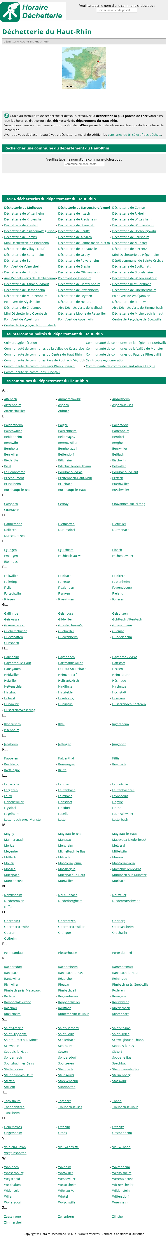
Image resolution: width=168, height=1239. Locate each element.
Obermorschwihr (16, 927)
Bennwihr (11, 443)
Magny (9, 834)
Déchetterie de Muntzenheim (25, 296)
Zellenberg (66, 1216)
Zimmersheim (14, 1222)
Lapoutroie (120, 784)
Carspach (11, 504)
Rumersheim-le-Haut (73, 1014)
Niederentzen (14, 901)
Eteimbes (11, 561)
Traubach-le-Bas (70, 1107)
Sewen (63, 1051)
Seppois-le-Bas (123, 1046)
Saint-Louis (66, 1034)
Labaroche (11, 784)
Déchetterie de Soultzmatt (131, 266)
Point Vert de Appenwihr (76, 319)
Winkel (63, 1196)
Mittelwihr (119, 851)
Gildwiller (65, 619)
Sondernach (13, 1057)
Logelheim (11, 814)
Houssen (118, 698)
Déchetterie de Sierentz (129, 249)
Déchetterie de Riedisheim (77, 219)
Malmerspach (14, 839)
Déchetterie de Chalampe (23, 307)
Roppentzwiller (69, 1002)
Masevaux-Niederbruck (129, 839)
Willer (8, 1196)
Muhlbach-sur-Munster (129, 875)
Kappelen (11, 758)
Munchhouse (13, 881)
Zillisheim (119, 1216)
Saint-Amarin (13, 1028)
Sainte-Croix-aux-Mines (21, 1040)
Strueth (9, 1087)
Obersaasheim (123, 927)
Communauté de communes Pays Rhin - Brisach (39, 366)
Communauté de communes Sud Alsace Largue (120, 366)
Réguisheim (66, 978)
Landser (64, 784)
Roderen (118, 990)
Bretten (117, 478)
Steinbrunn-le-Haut (18, 1075)
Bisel (7, 466)
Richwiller (11, 984)
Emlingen (11, 556)
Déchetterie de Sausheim (130, 237)
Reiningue (119, 978)
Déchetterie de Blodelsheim (132, 272)
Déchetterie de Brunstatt (76, 225)
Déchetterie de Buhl (18, 260)
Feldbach (65, 576)
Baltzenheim (67, 431)
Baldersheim (13, 425)
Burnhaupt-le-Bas (17, 490)
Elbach (117, 550)
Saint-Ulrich (121, 1034)
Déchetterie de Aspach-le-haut (26, 284)
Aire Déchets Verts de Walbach (80, 307)
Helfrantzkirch (68, 680)
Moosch (10, 869)
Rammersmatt (122, 967)
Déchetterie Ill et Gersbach (131, 284)
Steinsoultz (66, 1075)
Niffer (8, 907)
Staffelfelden (13, 1069)
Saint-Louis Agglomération (105, 360)
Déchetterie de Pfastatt (21, 225)
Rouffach (64, 1008)
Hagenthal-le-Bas (124, 657)
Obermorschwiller (71, 927)
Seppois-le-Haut (16, 1051)
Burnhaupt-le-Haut (72, 490)
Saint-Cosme (121, 1028)
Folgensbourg (122, 587)
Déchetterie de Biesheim (76, 266)
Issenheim (11, 730)
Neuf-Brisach (67, 895)
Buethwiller (120, 484)
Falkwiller (11, 576)
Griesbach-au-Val (70, 625)
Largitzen (11, 790)
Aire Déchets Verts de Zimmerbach (137, 307)
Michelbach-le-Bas (71, 851)
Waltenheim (121, 1167)
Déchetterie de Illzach (74, 213)
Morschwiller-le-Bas (126, 869)
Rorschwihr (120, 1002)
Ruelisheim (12, 1014)
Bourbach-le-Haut (125, 472)
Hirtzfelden (66, 692)
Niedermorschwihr (126, 901)
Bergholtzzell (67, 448)
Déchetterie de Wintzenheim (133, 225)
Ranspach (11, 973)
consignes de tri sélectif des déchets (134, 134)
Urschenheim (122, 1133)
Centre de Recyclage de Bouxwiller (137, 319)
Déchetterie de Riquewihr (131, 302)
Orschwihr (120, 933)
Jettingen (64, 744)
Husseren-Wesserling (19, 710)
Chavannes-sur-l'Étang (128, 504)
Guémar (118, 631)
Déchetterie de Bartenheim (24, 255)
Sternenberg (121, 1075)
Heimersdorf (67, 675)
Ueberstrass (13, 1127)
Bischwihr (119, 460)
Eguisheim (66, 550)
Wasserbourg (14, 1173)
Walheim (64, 1167)
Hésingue (119, 680)
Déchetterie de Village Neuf (24, 249)
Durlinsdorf (66, 530)
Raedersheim (68, 967)
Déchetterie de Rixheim (129, 213)
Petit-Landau (13, 953)
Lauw (8, 796)
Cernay (63, 504)
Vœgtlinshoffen (15, 1153)
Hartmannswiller (70, 663)
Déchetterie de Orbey (74, 255)
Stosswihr (119, 1081)
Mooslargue (66, 869)
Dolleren (10, 530)
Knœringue (66, 764)
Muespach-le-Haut (71, 875)
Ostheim (10, 938)
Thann (117, 1101)
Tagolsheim (12, 1101)
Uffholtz (118, 1127)
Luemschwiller (122, 814)
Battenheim (120, 431)
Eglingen (10, 550)
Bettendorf (66, 454)
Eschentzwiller (122, 556)
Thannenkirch (14, 1107)
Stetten (9, 1081)
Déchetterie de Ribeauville (77, 249)
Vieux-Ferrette (68, 1147)
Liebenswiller (14, 802)
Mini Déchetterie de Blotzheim (26, 243)
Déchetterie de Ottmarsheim (79, 272)
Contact (107, 1234)
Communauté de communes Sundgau (32, 372)
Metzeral (118, 845)
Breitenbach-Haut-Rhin (75, 478)
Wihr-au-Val (66, 1190)
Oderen (9, 933)
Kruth (62, 770)
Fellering (10, 582)
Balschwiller (13, 431)
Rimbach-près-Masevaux (22, 990)
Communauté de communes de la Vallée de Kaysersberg (45, 348)
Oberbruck (12, 921)
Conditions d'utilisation (129, 1234)
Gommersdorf (14, 625)
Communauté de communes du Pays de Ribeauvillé (123, 354)
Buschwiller (120, 490)
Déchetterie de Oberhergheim (134, 290)
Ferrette (64, 582)
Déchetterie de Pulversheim (78, 260)
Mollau (9, 863)
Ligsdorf (10, 808)
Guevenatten (13, 637)
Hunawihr (11, 704)
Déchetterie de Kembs (20, 237)
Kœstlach (119, 764)
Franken (64, 593)
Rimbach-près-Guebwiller (131, 984)
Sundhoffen (66, 1087)
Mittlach (10, 857)
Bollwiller (119, 466)
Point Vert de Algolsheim (22, 302)
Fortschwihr (12, 593)
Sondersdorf (67, 1057)
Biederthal (11, 460)
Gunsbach (11, 643)
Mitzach (64, 857)
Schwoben (11, 1046)
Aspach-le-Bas (122, 405)
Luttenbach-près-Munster (23, 819)
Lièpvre (117, 802)
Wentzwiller (66, 1179)
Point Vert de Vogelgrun (21, 319)
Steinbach (65, 1069)
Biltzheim (65, 460)
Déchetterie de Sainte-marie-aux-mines (87, 243)
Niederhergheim (70, 901)
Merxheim (65, 845)
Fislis (7, 587)
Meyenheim (12, 851)
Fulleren (118, 599)
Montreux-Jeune (70, 863)
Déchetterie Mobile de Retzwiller (82, 313)
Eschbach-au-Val (70, 556)
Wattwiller (65, 1173)
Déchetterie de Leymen (75, 296)
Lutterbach (120, 819)
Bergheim (119, 443)
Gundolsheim (122, 637)
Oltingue (64, 933)
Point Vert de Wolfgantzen (131, 296)
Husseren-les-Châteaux (129, 704)
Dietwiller (119, 524)
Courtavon (11, 510)
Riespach (65, 984)
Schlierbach (66, 1040)
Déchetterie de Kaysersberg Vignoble (86, 207)
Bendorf (118, 437)
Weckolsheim (121, 1173)
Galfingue (11, 613)
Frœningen (66, 599)
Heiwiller (10, 680)
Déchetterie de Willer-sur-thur (134, 278)
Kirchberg (11, 764)
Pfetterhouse (67, 953)
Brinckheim (12, 484)
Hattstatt (118, 663)
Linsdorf (64, 808)
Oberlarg (118, 921)
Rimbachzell (67, 990)
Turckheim (12, 1113)
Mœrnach (119, 857)
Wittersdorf (120, 1196)
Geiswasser (12, 619)
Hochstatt (119, 692)
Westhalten (12, 1185)
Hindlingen (66, 686)
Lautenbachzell (123, 790)
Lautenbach (66, 790)
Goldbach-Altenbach (127, 619)
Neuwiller (119, 895)
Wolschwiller (67, 1202)
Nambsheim (13, 895)
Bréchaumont (14, 478)
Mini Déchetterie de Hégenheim (135, 255)
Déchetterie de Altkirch (75, 237)
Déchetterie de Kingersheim (24, 219)
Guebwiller (66, 631)
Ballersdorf (120, 425)
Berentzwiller (68, 443)
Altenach (10, 399)
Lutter (62, 819)
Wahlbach (11, 1167)
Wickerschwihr (123, 1185)
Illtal (61, 724)
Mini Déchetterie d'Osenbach (25, 313)
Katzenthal (66, 758)
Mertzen (10, 845)
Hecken (117, 669)
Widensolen (12, 1190)
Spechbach (120, 1063)
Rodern (9, 996)
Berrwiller (11, 454)
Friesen (9, 599)
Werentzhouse (122, 1179)
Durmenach (121, 530)
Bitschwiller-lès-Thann (74, 466)
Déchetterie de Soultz (74, 231)
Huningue (65, 704)
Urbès (62, 1133)
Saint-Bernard (68, 1028)
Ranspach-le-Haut (125, 973)
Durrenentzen (14, 536)
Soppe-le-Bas (121, 1057)
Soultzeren (66, 1063)
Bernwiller (119, 448)
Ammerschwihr (69, 399)
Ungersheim (13, 1133)
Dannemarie (13, 524)
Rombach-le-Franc (17, 1002)
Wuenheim (120, 1202)
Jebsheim (11, 744)
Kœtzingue (12, 770)
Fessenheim (121, 582)
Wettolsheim (67, 1185)
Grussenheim (122, 625)
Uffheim (64, 1127)
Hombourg (66, 698)
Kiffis (115, 758)
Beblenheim (13, 437)
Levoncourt (120, 796)
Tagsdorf (64, 1101)
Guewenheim (68, 637)
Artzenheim (12, 405)
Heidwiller (11, 675)
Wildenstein (121, 1190)
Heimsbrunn (121, 675)
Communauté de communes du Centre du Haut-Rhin (43, 354)
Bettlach (118, 454)
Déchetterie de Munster (129, 243)
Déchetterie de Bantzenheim (79, 284)
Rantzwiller (12, 978)
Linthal (117, 808)
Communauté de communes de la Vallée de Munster (124, 348)
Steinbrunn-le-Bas (125, 1069)
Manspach (66, 839)
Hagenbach (66, 657)
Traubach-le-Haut (125, 1107)
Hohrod (9, 698)
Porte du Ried (122, 953)
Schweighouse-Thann (128, 1040)
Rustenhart (120, 1014)
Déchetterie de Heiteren (75, 302)
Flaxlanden (66, 587)
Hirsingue (119, 686)
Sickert (117, 1051)
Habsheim (11, 657)
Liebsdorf (65, 802)
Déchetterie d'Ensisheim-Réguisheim (31, 231)
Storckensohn (68, 1081)
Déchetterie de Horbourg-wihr (134, 231)
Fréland (117, 593)
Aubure (63, 411)
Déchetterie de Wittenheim (24, 213)
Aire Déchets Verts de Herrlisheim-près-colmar (38, 278)
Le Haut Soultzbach (72, 669)
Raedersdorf (13, 967)
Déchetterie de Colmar (128, 207)
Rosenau (10, 1008)
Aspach (63, 405)
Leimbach (65, 796)
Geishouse (66, 613)
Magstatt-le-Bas (69, 834)
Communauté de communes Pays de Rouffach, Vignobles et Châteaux (55, 360)
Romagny (119, 996)
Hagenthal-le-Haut (17, 663)
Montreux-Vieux (123, 863)
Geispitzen (120, 613)
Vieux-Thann (121, 1147)
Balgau (63, 425)
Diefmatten (66, 524)
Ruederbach (121, 1008)
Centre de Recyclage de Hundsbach (30, 325)
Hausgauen (12, 669)
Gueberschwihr (15, 631)
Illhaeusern (12, 724)
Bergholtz (11, 448)
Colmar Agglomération (20, 343)
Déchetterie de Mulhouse (23, 207)
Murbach (119, 881)
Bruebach (65, 484)
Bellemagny (66, 437)
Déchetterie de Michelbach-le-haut (137, 313)
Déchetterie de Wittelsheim (132, 219)
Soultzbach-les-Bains (19, 1063)
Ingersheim (120, 724)
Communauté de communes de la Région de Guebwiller (127, 343)
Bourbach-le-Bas (70, 472)
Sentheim (65, 1046)
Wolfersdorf (12, 1202)
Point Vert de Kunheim (74, 278)
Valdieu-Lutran (15, 1147)
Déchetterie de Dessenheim (24, 290)
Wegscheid (12, 1179)
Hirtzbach (11, 692)
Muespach (11, 875)
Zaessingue (12, 1216)
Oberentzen (67, 921)
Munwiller (65, 881)
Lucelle (63, 814)
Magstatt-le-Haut (124, 834)
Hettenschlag (13, 686)
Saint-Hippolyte (15, 1034)
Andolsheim (121, 399)
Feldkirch (119, 576)
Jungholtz (119, 744)
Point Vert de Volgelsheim (23, 266)
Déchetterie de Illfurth (20, 272)
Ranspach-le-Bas (70, 973)
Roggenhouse (68, 996)
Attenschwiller (14, 411)
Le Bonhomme (14, 472)
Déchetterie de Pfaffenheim (78, 290)
